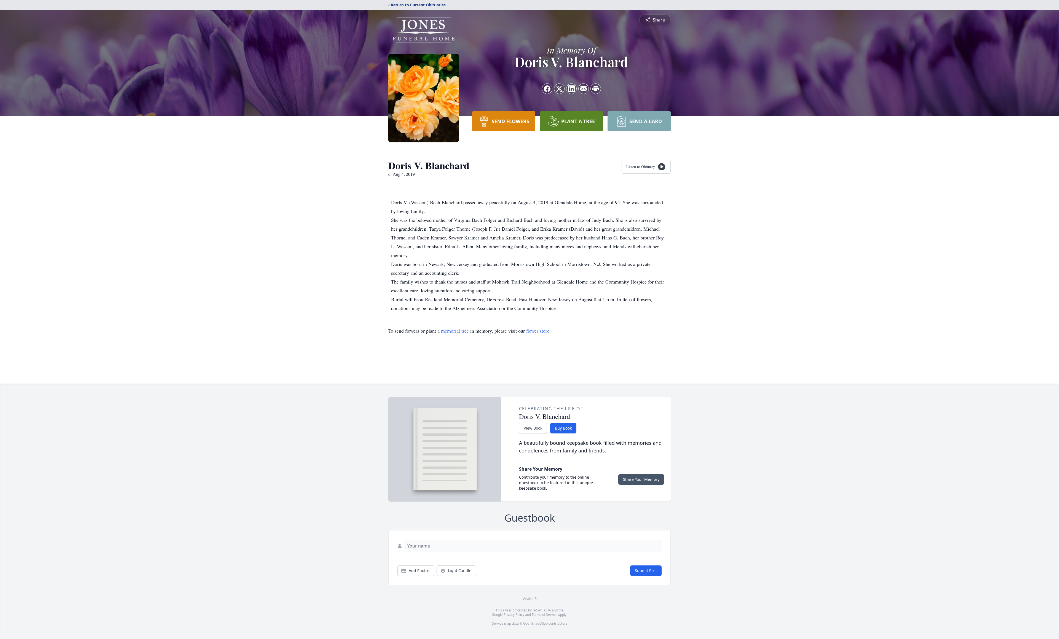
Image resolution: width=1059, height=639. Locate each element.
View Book (533, 428)
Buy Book (563, 428)
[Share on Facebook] (547, 89)
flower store (537, 330)
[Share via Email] (584, 89)
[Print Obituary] (596, 89)
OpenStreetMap (535, 623)
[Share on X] (559, 89)
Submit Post (646, 570)
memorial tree (455, 330)
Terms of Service (544, 614)
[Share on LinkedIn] (571, 89)
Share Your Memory (641, 479)
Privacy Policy (514, 614)
